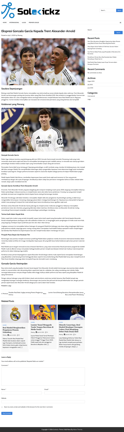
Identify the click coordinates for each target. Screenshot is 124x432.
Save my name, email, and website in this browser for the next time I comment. (28, 407)
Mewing (20, 35)
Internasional (14, 22)
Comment (5, 365)
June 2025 (90, 88)
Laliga (24, 22)
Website (3, 398)
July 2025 (90, 84)
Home (5, 22)
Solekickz (56, 429)
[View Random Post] (120, 22)
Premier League (34, 22)
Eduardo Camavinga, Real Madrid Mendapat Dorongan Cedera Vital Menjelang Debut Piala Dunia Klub (70, 328)
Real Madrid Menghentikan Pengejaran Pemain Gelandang (14, 329)
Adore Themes (77, 429)
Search (90, 30)
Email (46, 389)
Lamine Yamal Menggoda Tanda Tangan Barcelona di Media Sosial (42, 327)
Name (3, 389)
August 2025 (91, 81)
